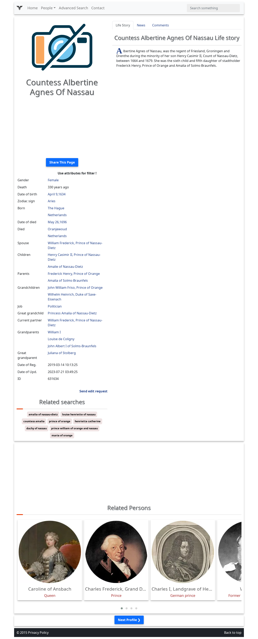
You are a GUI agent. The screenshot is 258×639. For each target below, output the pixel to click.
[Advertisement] (62, 126)
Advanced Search (73, 7)
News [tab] (141, 25)
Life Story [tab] (123, 25)
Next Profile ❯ (129, 620)
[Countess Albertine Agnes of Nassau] (62, 47)
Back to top (232, 632)
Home (32, 7)
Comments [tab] (160, 25)
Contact (98, 7)
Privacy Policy (38, 632)
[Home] (20, 8)
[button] (121, 608)
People (47, 7)
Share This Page (62, 162)
